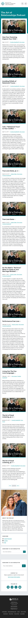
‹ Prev (10, 485)
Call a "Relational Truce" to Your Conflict (11, 128)
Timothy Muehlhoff (14, 42)
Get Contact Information (14, 577)
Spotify (6, 540)
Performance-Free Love (10, 321)
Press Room (11, 613)
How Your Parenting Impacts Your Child (9, 38)
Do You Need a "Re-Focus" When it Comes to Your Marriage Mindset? (11, 269)
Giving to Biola (23, 611)
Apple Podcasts (8, 538)
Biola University (14, 599)
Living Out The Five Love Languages (9, 372)
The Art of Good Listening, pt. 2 (8, 416)
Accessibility (22, 613)
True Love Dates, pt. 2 (10, 171)
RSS (5, 542)
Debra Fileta (13, 174)
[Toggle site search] (22, 3)
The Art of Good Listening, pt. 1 (8, 461)
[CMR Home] (8, 3)
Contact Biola (4, 611)
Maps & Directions (14, 606)
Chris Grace (21, 42)
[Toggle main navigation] (25, 3)
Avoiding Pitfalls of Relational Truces (9, 82)
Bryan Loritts (13, 274)
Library (18, 611)
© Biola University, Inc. (14, 608)
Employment (5, 613)
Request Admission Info (12, 611)
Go (24, 551)
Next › (18, 485)
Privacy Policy (16, 613)
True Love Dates (8, 219)
